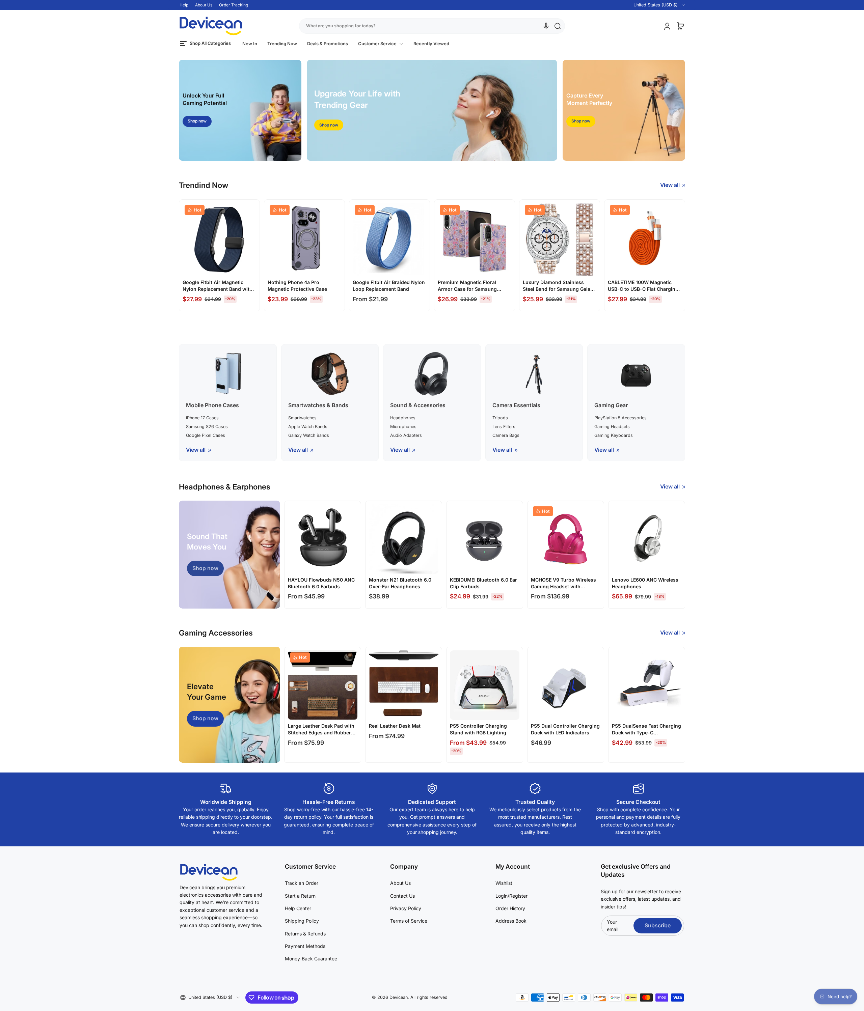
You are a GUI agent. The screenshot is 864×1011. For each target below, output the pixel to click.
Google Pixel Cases (205, 435)
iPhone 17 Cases (202, 417)
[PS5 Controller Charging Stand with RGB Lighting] (484, 685)
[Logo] (211, 26)
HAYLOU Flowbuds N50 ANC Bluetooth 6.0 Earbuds (321, 583)
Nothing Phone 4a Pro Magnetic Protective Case (297, 285)
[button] (655, 5)
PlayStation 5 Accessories (620, 417)
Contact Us (402, 896)
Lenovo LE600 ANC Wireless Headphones (645, 583)
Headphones (402, 417)
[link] (380, 43)
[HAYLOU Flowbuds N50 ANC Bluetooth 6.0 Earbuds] (322, 539)
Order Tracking (233, 4)
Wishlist (503, 883)
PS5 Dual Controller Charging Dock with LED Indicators (565, 729)
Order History (510, 908)
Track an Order (301, 883)
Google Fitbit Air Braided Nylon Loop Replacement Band (389, 285)
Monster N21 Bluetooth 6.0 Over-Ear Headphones (400, 583)
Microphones (403, 426)
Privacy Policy (405, 908)
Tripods (500, 417)
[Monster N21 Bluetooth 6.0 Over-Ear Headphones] (403, 539)
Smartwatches (302, 417)
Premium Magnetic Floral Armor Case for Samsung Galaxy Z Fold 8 (467, 285)
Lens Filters (503, 426)
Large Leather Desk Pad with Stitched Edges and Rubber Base (321, 729)
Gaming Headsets (612, 426)
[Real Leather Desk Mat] (403, 685)
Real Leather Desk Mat (395, 726)
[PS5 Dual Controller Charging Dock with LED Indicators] (565, 685)
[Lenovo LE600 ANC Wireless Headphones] (646, 539)
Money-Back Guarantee (311, 958)
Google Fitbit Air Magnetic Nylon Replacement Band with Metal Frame (217, 285)
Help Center (298, 908)
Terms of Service (408, 921)
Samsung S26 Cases (207, 426)
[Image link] (240, 110)
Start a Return (300, 896)
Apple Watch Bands (307, 426)
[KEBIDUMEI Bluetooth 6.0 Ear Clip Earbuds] (484, 539)
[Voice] (546, 26)
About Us (203, 4)
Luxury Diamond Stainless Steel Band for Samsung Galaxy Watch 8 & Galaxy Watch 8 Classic (559, 285)
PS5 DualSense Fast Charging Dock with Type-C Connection (646, 729)
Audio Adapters (406, 435)
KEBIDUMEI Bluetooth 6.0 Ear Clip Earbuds (483, 583)
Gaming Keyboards (613, 435)
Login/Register (511, 896)
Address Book (510, 921)
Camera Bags (505, 435)
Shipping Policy (302, 921)
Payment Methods (305, 946)
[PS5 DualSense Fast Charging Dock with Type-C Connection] (646, 685)
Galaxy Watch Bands (308, 435)
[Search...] (557, 26)
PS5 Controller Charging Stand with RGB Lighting (478, 729)
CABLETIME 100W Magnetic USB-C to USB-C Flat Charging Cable (643, 285)
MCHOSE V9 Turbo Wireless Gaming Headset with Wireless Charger (563, 583)
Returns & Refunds (305, 933)
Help (184, 4)
